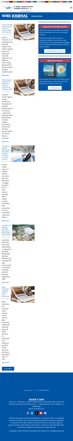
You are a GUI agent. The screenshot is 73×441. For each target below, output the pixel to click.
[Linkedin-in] (32, 413)
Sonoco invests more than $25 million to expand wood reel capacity (7, 28)
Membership (37, 402)
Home (36, 390)
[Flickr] (45, 413)
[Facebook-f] (28, 413)
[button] (71, 7)
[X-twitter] (36, 413)
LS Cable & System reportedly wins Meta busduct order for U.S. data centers (6, 152)
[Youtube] (41, 413)
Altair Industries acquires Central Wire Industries (5, 291)
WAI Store (60, 402)
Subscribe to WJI (49, 402)
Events (29, 402)
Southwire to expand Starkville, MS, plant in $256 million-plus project (6, 230)
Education (21, 402)
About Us (12, 402)
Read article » (6, 75)
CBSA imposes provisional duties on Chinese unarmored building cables (7, 84)
